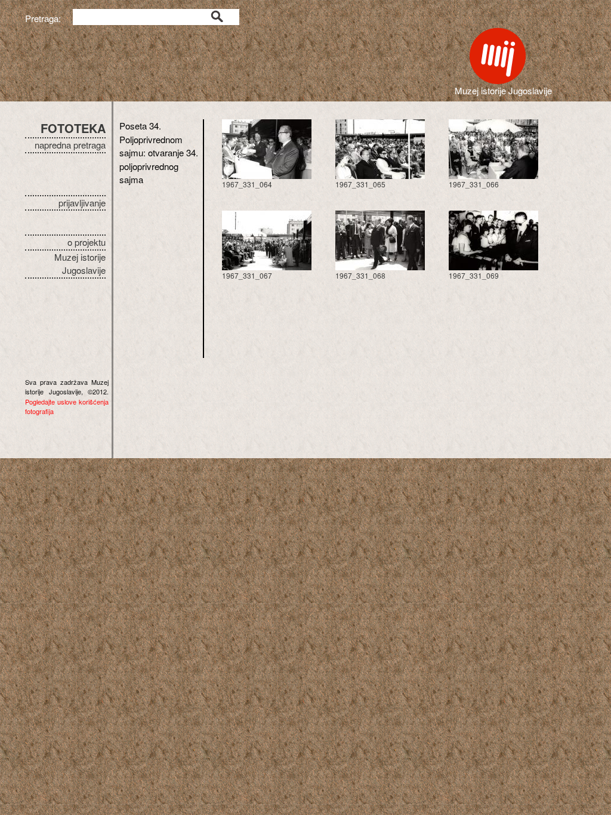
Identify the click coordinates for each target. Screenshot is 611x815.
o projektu (86, 242)
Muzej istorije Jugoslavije (80, 264)
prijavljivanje (82, 202)
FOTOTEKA (73, 128)
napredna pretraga (70, 144)
